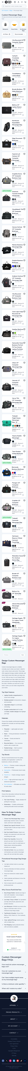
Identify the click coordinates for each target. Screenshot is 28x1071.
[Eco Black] (13, 526)
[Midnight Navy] (13, 546)
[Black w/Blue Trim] (15, 473)
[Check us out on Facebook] (3, 1060)
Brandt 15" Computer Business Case (16, 576)
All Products (5, 10)
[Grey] (15, 63)
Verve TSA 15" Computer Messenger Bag (17, 400)
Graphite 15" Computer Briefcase (16, 503)
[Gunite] (15, 199)
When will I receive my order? (12, 988)
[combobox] (14, 6)
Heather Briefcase (18, 329)
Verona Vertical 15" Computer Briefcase (17, 229)
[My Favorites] (22, 2)
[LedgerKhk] (17, 95)
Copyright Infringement (14, 1051)
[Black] (19, 63)
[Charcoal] (13, 164)
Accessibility (14, 1039)
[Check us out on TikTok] (21, 1060)
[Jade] (13, 426)
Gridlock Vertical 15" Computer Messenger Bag (17, 278)
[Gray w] (17, 266)
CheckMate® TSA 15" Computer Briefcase (17, 211)
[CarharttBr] (17, 63)
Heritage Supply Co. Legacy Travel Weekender (17, 620)
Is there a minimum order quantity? (13, 984)
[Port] (13, 63)
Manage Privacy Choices (14, 1041)
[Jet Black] (17, 426)
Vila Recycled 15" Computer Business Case (16, 296)
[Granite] (19, 426)
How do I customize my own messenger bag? (11, 972)
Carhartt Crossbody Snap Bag (15, 58)
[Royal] (13, 144)
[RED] (13, 473)
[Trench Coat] (15, 626)
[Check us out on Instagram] (10, 1060)
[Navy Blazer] (13, 95)
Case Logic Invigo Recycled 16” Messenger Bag (17, 314)
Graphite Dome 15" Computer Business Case (17, 176)
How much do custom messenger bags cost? (13, 966)
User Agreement (14, 1044)
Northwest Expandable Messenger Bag (17, 123)
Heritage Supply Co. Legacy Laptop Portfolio (17, 638)
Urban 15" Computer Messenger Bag (17, 365)
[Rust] (15, 426)
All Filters (5, 34)
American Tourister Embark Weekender (17, 194)
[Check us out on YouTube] (17, 1060)
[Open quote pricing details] (23, 50)
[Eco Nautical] (15, 526)
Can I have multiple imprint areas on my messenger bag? (12, 979)
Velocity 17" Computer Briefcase (16, 383)
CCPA (14, 1048)
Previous (6, 655)
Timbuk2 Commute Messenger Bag (17, 520)
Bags (11, 10)
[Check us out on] (14, 1060)
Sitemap (14, 1055)
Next (23, 655)
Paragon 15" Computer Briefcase (16, 485)
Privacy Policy (14, 1046)
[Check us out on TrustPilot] (25, 1060)
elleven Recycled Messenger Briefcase (17, 606)
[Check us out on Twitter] (6, 1060)
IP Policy (14, 1053)
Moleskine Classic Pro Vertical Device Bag (17, 558)
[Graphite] (13, 46)
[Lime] (15, 333)
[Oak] (15, 546)
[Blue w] (13, 266)
